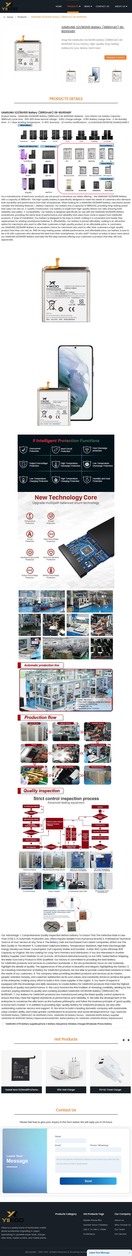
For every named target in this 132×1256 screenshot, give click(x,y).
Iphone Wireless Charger (73, 1024)
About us (120, 6)
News (87, 6)
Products (73, 6)
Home (59, 6)
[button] (123, 1040)
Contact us (102, 6)
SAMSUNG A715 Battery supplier (22, 1024)
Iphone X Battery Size (49, 1024)
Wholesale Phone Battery (99, 1024)
